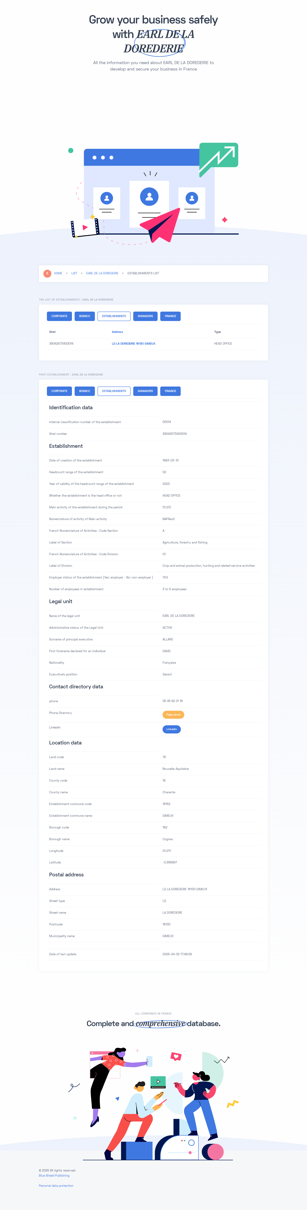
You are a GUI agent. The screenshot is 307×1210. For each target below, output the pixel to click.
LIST (74, 273)
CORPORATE (59, 316)
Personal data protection (56, 1186)
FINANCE (170, 316)
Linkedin (171, 729)
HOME (58, 273)
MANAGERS (145, 316)
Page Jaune (173, 715)
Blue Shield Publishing (54, 1175)
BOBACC (84, 316)
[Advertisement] (153, 105)
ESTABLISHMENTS (114, 316)
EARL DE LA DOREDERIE (102, 273)
